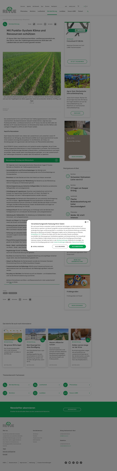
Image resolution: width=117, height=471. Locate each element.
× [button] (87, 222)
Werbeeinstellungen (62, 240)
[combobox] (85, 222)
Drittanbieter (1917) (36, 234)
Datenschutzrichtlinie (78, 242)
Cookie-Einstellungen (59, 242)
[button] (37, 246)
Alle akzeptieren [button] (77, 246)
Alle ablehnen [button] (60, 246)
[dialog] (58, 235)
